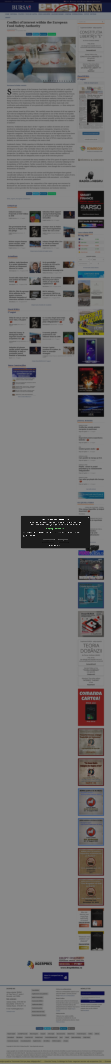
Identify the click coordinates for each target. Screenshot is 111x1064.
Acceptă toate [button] (48, 541)
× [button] (88, 517)
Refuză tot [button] (63, 541)
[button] (55, 529)
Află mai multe (58, 526)
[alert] (55, 532)
